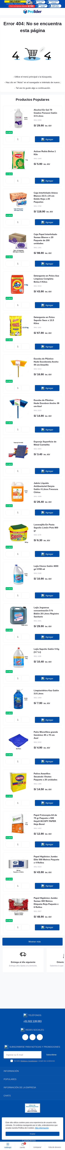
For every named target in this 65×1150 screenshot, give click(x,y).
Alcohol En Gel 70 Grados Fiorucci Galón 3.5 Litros (45, 113)
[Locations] (56, 11)
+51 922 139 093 (32, 1021)
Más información (42, 1128)
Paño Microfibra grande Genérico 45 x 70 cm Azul (46, 735)
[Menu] (3, 11)
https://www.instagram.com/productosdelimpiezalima (32, 1037)
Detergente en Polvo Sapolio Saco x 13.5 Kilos (44, 320)
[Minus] (10, 139)
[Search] (9, 11)
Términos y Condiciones (28, 1061)
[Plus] (25, 139)
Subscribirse (51, 1055)
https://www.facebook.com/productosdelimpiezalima (25, 1037)
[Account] (61, 11)
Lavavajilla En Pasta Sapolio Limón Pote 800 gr (46, 527)
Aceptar (32, 1134)
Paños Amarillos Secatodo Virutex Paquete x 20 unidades (45, 776)
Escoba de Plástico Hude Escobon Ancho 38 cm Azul (46, 403)
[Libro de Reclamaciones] (32, 1108)
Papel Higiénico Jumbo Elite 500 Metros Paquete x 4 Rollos (46, 859)
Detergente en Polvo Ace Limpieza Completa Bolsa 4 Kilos (46, 279)
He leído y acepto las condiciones (34, 1061)
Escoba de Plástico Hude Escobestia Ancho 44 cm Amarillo (46, 361)
